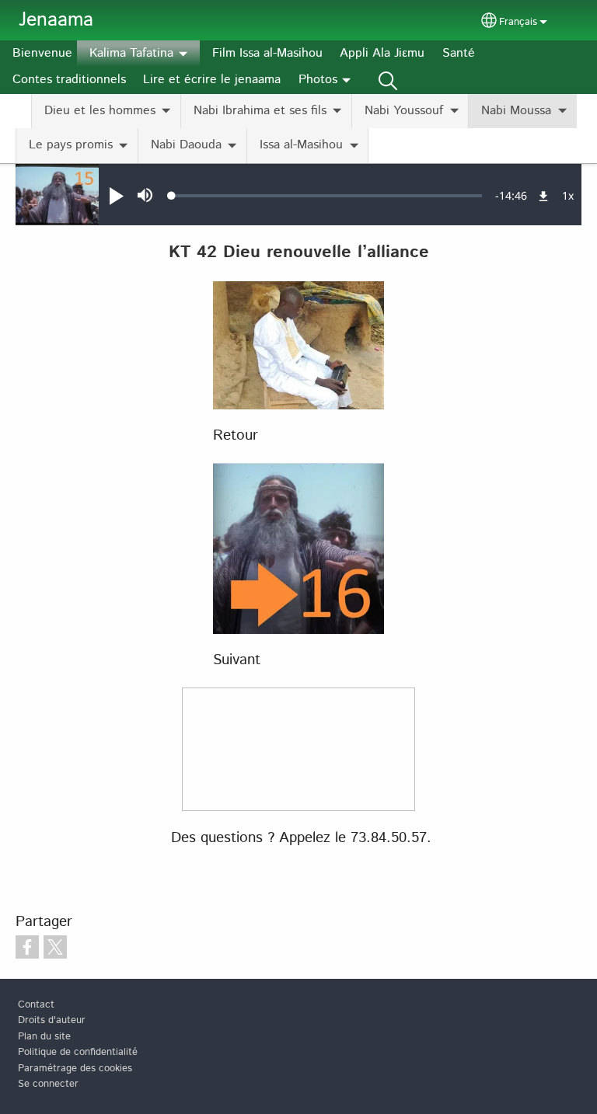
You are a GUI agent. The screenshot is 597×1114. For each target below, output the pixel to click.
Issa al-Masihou (301, 145)
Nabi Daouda (186, 145)
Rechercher (388, 80)
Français (518, 22)
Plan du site (44, 1036)
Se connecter (48, 1084)
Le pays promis (71, 145)
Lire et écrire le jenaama (212, 80)
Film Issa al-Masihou (267, 53)
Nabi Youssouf (404, 111)
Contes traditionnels (69, 80)
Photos (317, 80)
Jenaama (56, 20)
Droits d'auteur (52, 1020)
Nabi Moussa (516, 111)
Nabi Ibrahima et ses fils (260, 111)
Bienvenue (42, 53)
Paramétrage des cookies (75, 1068)
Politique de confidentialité (78, 1052)
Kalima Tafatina (131, 53)
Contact (36, 1004)
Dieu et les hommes (99, 111)
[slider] (327, 195)
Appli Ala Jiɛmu (382, 53)
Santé (458, 53)
